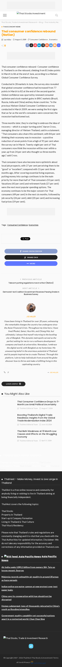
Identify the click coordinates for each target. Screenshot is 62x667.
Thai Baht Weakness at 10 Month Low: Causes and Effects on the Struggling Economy (37, 434)
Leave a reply (12, 384)
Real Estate (26, 466)
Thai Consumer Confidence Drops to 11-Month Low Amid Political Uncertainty (38, 403)
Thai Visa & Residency (12, 525)
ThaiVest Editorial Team (29, 408)
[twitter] (8, 372)
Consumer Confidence (39, 39)
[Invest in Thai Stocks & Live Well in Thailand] (31, 13)
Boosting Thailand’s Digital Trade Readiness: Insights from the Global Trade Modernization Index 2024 (36, 417)
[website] (5, 372)
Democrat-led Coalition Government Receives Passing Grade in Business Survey (31, 293)
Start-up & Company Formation (17, 518)
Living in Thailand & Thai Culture (18, 521)
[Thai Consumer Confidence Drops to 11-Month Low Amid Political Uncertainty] (7, 401)
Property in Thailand (12, 514)
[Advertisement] (31, 5)
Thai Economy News (11, 26)
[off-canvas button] (5, 15)
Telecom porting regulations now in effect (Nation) (31, 283)
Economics (53, 39)
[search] (56, 15)
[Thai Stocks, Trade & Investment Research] (25, 637)
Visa (43, 466)
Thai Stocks (45, 462)
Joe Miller (7, 40)
